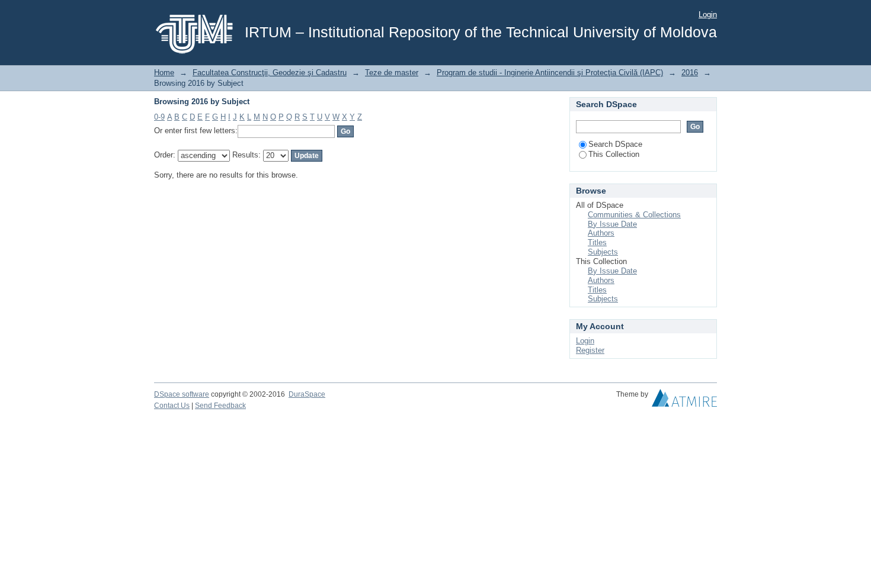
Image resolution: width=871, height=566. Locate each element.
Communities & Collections (634, 214)
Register (590, 350)
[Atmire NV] (684, 401)
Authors (601, 233)
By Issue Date (612, 224)
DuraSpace (307, 394)
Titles (597, 242)
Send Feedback (220, 405)
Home (164, 72)
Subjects (603, 251)
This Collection (613, 154)
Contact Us (172, 405)
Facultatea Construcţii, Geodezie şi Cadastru (270, 72)
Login (708, 14)
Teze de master (391, 72)
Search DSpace (615, 144)
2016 (689, 72)
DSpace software (181, 394)
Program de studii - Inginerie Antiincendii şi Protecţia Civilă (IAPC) (550, 72)
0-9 (159, 116)
